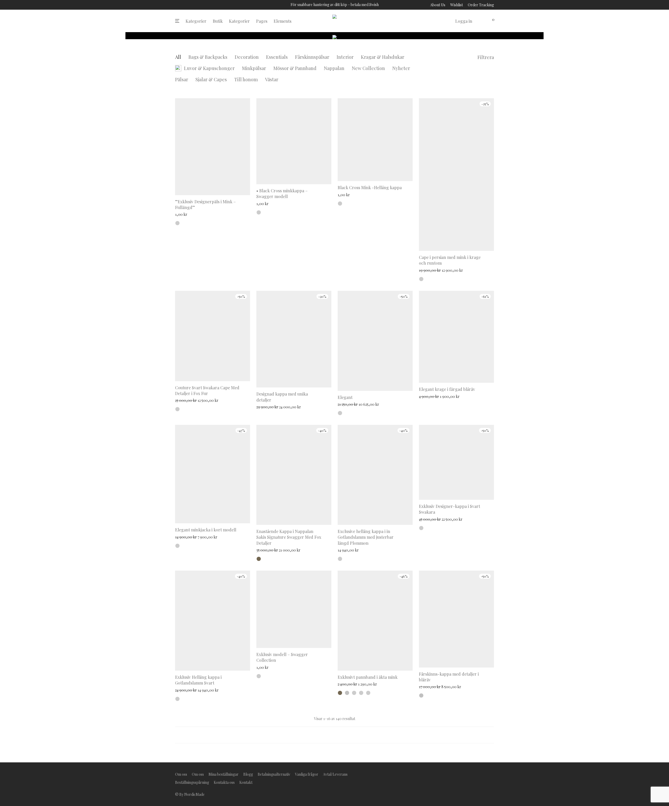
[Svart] (421, 279)
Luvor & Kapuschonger (209, 68)
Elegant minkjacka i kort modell (205, 529)
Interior (345, 57)
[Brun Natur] (177, 546)
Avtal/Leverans (335, 774)
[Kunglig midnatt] (340, 413)
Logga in (463, 21)
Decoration (247, 57)
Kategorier (196, 21)
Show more (183, 214)
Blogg (248, 774)
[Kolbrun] (177, 223)
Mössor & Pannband (294, 68)
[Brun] (259, 559)
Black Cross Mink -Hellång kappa (370, 187)
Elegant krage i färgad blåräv (447, 389)
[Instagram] (484, 773)
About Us (437, 5)
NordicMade (194, 794)
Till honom (246, 79)
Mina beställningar (224, 774)
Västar (271, 79)
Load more (334, 735)
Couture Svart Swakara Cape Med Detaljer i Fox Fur (207, 390)
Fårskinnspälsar (312, 57)
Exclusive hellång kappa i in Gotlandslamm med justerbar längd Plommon (366, 537)
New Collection (368, 68)
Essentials (277, 57)
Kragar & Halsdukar (382, 57)
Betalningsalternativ (274, 774)
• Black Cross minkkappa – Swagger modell (282, 193)
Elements (282, 21)
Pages (261, 21)
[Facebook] (475, 773)
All (178, 57)
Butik (218, 21)
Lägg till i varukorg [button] (312, 380)
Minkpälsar (254, 68)
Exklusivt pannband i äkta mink (367, 677)
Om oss (181, 774)
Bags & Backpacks (207, 57)
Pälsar (181, 79)
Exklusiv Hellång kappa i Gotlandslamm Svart (198, 680)
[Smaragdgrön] (361, 693)
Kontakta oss (224, 782)
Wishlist (456, 5)
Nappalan (334, 68)
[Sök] (447, 21)
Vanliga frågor (306, 774)
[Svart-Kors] (259, 212)
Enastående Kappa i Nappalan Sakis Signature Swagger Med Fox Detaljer (288, 537)
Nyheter (401, 68)
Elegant (345, 397)
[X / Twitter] (492, 773)
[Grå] (347, 693)
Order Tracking (481, 5)
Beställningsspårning (192, 782)
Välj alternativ (234, 187)
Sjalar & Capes (211, 79)
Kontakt (245, 782)
